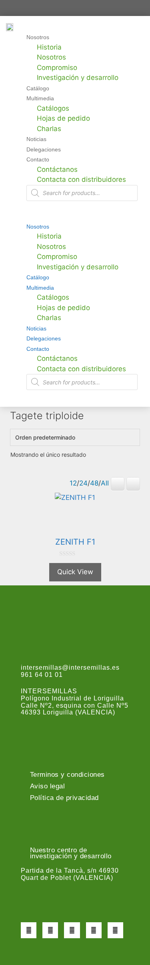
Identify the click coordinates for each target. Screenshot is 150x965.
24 (83, 483)
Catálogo (37, 88)
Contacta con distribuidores (81, 179)
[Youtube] (94, 930)
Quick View (75, 572)
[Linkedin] (115, 930)
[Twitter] (50, 930)
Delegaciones (43, 149)
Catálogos (53, 108)
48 (94, 483)
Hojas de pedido (63, 118)
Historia (49, 47)
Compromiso (57, 68)
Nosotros (37, 37)
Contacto (37, 159)
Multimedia (40, 98)
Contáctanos (57, 169)
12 (73, 483)
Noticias (36, 139)
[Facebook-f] (28, 930)
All (105, 483)
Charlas (49, 129)
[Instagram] (72, 930)
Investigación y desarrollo (77, 78)
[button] (72, 216)
